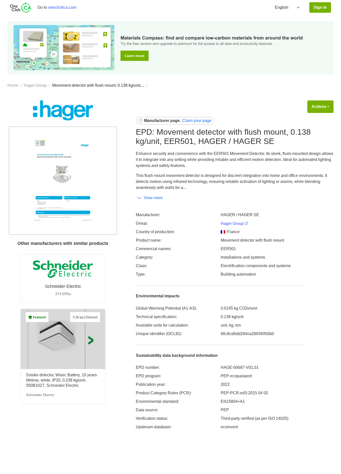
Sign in (320, 7)
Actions (319, 106)
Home (12, 85)
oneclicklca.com (62, 7)
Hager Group (35, 85)
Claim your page (196, 120)
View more (153, 198)
